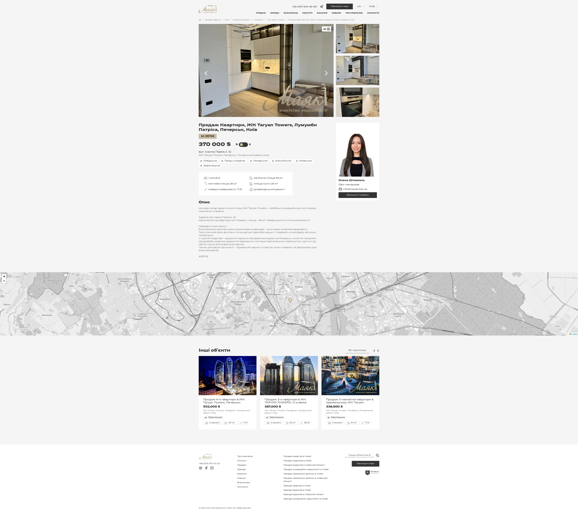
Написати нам (339, 6)
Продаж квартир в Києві (297, 456)
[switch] (241, 144)
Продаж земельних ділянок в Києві (303, 474)
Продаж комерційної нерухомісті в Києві (306, 470)
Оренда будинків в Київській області (303, 495)
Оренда (274, 13)
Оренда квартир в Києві (296, 486)
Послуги (307, 13)
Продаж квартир (213, 20)
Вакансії (322, 13)
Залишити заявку (357, 195)
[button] (290, 301)
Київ (227, 20)
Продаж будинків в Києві (297, 461)
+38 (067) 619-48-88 (304, 7)
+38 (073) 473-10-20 (209, 464)
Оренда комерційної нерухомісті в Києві (305, 499)
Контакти (373, 13)
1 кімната (214, 178)
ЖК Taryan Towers (275, 20)
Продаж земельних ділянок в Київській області (305, 479)
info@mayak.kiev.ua (355, 189)
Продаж (261, 13)
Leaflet (574, 334)
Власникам (291, 13)
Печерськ (258, 20)
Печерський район (241, 20)
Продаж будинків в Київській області (304, 465)
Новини (336, 13)
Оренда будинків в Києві (297, 490)
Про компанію (354, 13)
